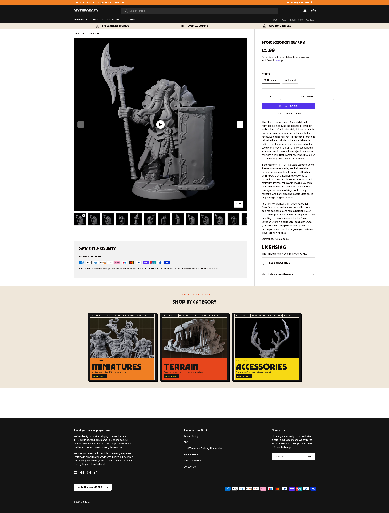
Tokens (131, 19)
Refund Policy (191, 436)
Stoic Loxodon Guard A (92, 33)
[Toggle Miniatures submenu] (87, 19)
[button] (313, 11)
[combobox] (199, 11)
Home (76, 33)
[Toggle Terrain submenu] (101, 19)
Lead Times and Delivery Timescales (203, 448)
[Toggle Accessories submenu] (122, 19)
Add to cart (307, 96)
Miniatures (79, 19)
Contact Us (190, 467)
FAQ (284, 20)
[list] (160, 124)
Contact (310, 20)
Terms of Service (192, 460)
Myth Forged (86, 502)
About (275, 20)
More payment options (289, 114)
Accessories (113, 19)
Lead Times (296, 20)
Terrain (95, 19)
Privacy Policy (191, 454)
